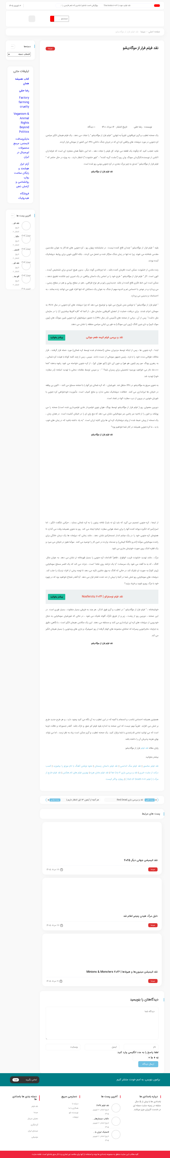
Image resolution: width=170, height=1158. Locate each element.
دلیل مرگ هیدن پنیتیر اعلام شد (140, 916)
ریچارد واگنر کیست (115, 779)
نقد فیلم (145, 748)
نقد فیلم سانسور (150, 766)
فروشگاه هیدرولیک (23, 195)
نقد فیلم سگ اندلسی (130, 766)
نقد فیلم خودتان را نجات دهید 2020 (15, 263)
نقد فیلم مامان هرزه (99, 773)
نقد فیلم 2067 (15, 223)
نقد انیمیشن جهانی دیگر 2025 (141, 860)
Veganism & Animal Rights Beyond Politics (21, 123)
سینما (143, 32)
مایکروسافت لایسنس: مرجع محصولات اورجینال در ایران (21, 148)
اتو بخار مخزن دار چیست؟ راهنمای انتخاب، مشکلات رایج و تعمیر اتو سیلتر (15, 276)
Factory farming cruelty (24, 102)
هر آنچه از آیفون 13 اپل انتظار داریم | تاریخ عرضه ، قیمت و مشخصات (82, 800)
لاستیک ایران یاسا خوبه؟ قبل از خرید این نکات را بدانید (15, 250)
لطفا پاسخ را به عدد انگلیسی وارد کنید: (137, 1052)
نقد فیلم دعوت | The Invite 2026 (125, 5)
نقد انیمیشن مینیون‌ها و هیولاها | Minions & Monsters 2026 (122, 972)
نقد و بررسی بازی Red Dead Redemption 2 (130, 800)
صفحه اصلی (154, 32)
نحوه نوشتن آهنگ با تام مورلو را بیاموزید (72, 766)
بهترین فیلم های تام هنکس (75, 773)
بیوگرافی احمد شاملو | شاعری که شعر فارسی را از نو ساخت (84, 5)
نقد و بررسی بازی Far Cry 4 (123, 773)
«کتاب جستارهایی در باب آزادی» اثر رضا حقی (15, 236)
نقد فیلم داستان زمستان (106, 766)
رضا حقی (138, 127)
